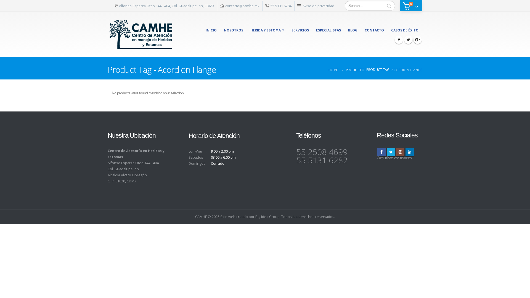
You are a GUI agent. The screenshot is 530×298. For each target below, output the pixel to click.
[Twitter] (408, 40)
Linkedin (410, 152)
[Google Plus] (418, 40)
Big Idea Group (267, 216)
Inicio (211, 30)
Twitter (391, 152)
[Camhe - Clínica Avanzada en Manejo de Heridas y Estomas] (141, 34)
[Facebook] (399, 40)
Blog (352, 30)
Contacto (374, 30)
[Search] (389, 5)
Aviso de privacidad (318, 5)
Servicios (300, 30)
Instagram (400, 152)
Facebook (381, 152)
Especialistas (328, 30)
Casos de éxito (404, 30)
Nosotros (233, 30)
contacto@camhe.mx (242, 5)
